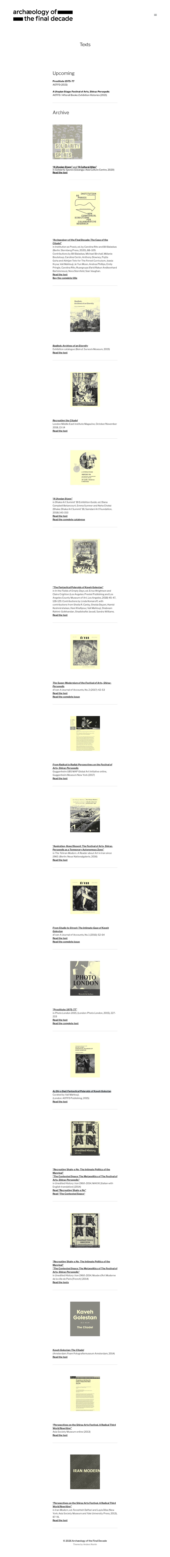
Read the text (60, 352)
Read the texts (61, 1282)
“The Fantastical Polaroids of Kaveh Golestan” (78, 587)
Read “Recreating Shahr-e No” (69, 1190)
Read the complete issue (66, 696)
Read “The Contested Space (69, 1193)
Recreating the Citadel (65, 420)
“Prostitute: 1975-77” (65, 1009)
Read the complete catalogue (69, 519)
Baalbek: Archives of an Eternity (70, 345)
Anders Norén (90, 1544)
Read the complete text (66, 1023)
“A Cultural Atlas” (87, 167)
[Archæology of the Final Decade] (80, 15)
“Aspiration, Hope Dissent (67, 846)
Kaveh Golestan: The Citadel (68, 1350)
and (75, 167)
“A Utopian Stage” (63, 167)
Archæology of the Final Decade (89, 1540)
